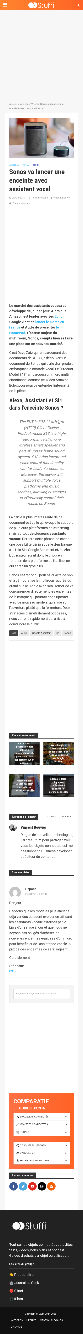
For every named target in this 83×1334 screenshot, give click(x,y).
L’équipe (31, 1320)
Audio (36, 165)
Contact (16, 1327)
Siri (57, 633)
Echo (59, 316)
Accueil (13, 104)
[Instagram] (42, 1186)
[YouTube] (32, 1186)
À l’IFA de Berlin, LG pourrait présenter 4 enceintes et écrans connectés (58, 786)
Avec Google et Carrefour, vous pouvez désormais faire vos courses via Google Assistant (58, 753)
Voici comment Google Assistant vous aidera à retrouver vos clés (24, 785)
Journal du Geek (26, 1283)
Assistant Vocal (29, 104)
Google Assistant (41, 633)
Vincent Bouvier (61, 197)
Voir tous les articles (59, 816)
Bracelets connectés (34, 1116)
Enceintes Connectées (34, 1160)
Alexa (24, 633)
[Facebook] (13, 1186)
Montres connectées (34, 1124)
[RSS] (51, 1186)
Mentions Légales (51, 1320)
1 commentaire (39, 197)
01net (18, 1291)
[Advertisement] (41, 54)
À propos (17, 1320)
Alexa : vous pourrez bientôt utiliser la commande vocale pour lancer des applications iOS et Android (24, 753)
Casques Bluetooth (33, 1145)
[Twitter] (23, 1186)
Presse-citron (24, 1275)
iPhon (18, 1299)
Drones (25, 1132)
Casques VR (27, 1152)
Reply (12, 971)
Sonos (67, 633)
